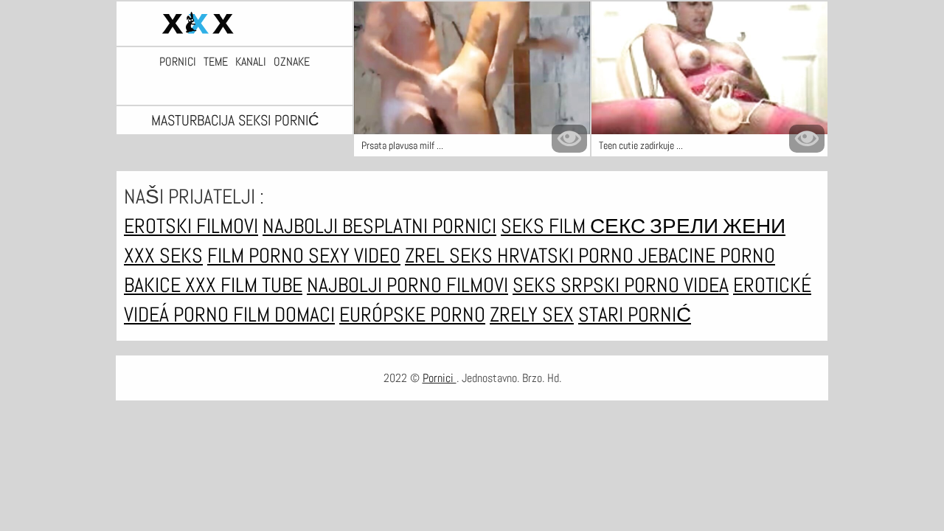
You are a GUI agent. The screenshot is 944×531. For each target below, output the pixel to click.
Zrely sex (532, 314)
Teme (216, 62)
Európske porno (412, 314)
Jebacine (679, 255)
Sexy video (354, 255)
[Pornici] (234, 23)
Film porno (257, 255)
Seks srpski (568, 285)
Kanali (250, 62)
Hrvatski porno (567, 255)
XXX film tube (243, 285)
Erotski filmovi (191, 226)
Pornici (177, 62)
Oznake (292, 62)
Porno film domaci (254, 314)
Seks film (545, 226)
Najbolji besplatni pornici (379, 226)
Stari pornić (634, 314)
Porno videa (676, 285)
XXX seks (163, 255)
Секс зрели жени (687, 226)
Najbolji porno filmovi (407, 285)
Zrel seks (451, 255)
